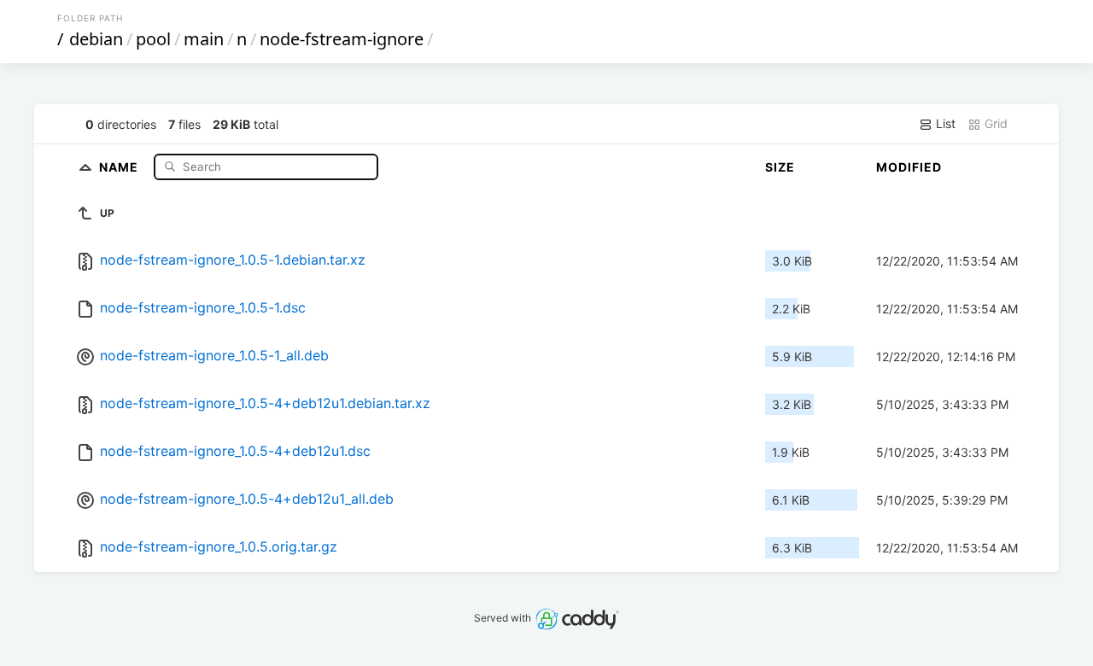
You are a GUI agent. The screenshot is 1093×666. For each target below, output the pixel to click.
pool (153, 38)
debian (96, 38)
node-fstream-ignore (342, 38)
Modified (909, 167)
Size (780, 167)
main (204, 38)
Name (120, 166)
